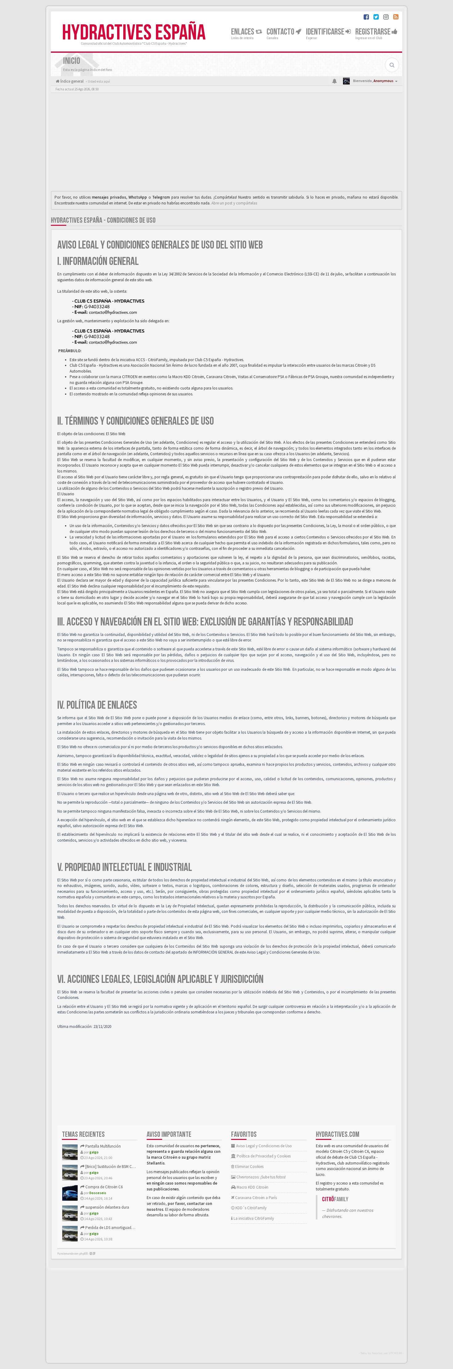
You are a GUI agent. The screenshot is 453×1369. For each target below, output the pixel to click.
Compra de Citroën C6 (103, 1187)
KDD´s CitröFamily (251, 1207)
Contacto (281, 32)
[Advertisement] (226, 143)
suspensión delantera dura (106, 1207)
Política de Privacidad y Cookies (263, 1156)
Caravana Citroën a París (255, 1197)
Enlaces (243, 32)
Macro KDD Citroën (252, 1187)
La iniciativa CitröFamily (253, 1218)
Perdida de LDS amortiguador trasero (116, 1227)
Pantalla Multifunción (102, 1146)
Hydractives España (134, 33)
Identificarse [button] (325, 32)
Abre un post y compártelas (234, 203)
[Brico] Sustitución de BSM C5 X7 (111, 1166)
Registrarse (373, 32)
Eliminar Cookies (248, 1166)
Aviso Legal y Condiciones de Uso (263, 1145)
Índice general (71, 81)
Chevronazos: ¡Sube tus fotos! (260, 1177)
